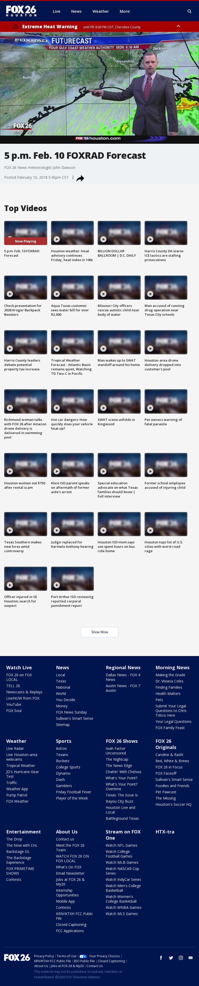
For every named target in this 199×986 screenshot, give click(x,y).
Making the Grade (170, 674)
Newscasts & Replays (24, 691)
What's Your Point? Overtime (121, 786)
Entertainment (23, 832)
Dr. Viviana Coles (169, 681)
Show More (99, 632)
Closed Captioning (71, 924)
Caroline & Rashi (169, 754)
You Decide (65, 699)
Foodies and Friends (172, 785)
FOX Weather (17, 801)
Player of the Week (72, 798)
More (125, 11)
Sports (63, 741)
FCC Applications (70, 930)
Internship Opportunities (67, 892)
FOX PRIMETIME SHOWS (20, 871)
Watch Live (19, 667)
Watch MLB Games (122, 862)
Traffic (11, 782)
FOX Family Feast (170, 727)
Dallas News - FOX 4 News (123, 677)
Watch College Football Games (119, 854)
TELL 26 (13, 685)
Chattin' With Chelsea (123, 771)
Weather (16, 741)
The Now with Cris (21, 845)
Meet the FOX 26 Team (70, 847)
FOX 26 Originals (165, 744)
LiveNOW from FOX (22, 698)
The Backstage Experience (18, 860)
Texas (61, 681)
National (63, 687)
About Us (66, 832)
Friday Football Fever (73, 791)
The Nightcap (117, 759)
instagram (181, 958)
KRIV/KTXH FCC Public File (74, 916)
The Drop (14, 839)
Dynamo (63, 773)
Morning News (172, 667)
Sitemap (63, 724)
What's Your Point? (121, 777)
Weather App (17, 788)
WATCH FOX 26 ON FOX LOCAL (72, 858)
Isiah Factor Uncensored (116, 750)
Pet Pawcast (165, 791)
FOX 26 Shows (122, 741)
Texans (62, 754)
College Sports (68, 767)
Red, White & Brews (172, 760)
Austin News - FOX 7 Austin (123, 688)
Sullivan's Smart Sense (74, 718)
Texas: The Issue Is (122, 795)
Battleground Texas (122, 818)
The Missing (165, 798)
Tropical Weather (20, 765)
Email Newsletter (70, 873)
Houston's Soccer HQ (173, 804)
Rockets (62, 760)
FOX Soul (14, 710)
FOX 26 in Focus (169, 767)
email (191, 958)
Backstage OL (18, 851)
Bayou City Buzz (119, 801)
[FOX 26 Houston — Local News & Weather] (23, 11)
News (62, 667)
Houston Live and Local (120, 810)
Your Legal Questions (173, 721)
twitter (171, 958)
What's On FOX (68, 867)
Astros (61, 748)
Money (62, 705)
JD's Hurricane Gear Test (22, 774)
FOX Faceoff (165, 773)
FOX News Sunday (71, 712)
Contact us (65, 839)
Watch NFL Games (121, 845)
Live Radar (15, 748)
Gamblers (64, 785)
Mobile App (65, 901)
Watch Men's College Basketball (123, 888)
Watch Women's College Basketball (121, 899)
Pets (159, 699)
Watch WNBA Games (123, 907)
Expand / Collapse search (190, 11)
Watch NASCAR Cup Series (122, 871)
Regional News (123, 667)
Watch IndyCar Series (123, 879)
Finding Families (168, 687)
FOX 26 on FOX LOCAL (19, 677)
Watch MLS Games (122, 913)
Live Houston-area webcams (21, 757)
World (61, 693)
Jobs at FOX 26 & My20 (70, 882)
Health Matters (168, 693)
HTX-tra (164, 832)
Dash (60, 779)
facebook (161, 958)
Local (60, 674)
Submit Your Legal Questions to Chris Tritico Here (171, 710)
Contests (13, 879)
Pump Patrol (16, 795)
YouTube (13, 704)
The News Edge (119, 765)
